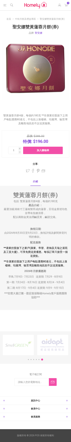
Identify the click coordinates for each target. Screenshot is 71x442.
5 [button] (38, 359)
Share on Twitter (28, 171)
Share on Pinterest (38, 171)
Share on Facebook (33, 171)
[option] (18, 345)
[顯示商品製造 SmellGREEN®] (18, 345)
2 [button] (31, 359)
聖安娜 (38, 32)
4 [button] (36, 359)
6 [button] (42, 360)
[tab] (35, 181)
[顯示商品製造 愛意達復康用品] (52, 345)
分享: (35, 163)
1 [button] (28, 359)
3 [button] (33, 359)
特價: (27, 141)
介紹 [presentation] (35, 181)
